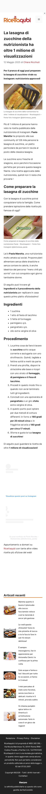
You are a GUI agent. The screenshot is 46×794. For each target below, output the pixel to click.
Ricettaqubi (9, 548)
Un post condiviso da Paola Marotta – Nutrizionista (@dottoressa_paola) (23, 538)
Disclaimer (35, 738)
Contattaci (23, 776)
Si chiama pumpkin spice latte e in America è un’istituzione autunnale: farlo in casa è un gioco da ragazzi (26, 716)
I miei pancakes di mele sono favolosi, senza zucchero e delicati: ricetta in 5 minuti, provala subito (28, 693)
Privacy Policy (23, 738)
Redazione (10, 738)
